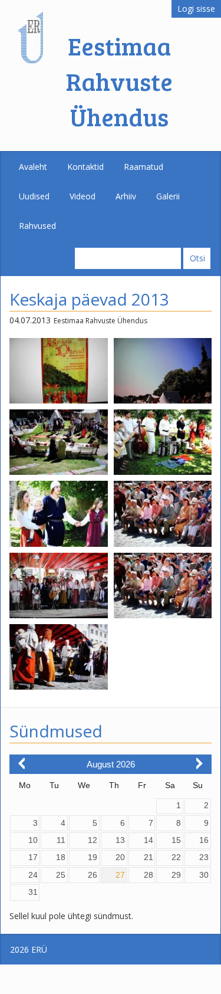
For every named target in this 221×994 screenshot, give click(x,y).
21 (148, 857)
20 (120, 857)
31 (33, 892)
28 (148, 875)
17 (33, 857)
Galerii (168, 196)
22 (176, 857)
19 (92, 857)
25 (60, 875)
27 (120, 875)
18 (60, 857)
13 (120, 840)
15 (176, 840)
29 (176, 875)
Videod (82, 196)
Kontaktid (85, 166)
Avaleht (33, 166)
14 (148, 840)
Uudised (34, 196)
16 (204, 840)
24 (33, 875)
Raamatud (143, 166)
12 (92, 840)
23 (204, 857)
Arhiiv (126, 196)
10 (33, 840)
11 (61, 840)
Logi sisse (196, 8)
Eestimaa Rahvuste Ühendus (119, 81)
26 (92, 875)
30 (204, 875)
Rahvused (37, 225)
